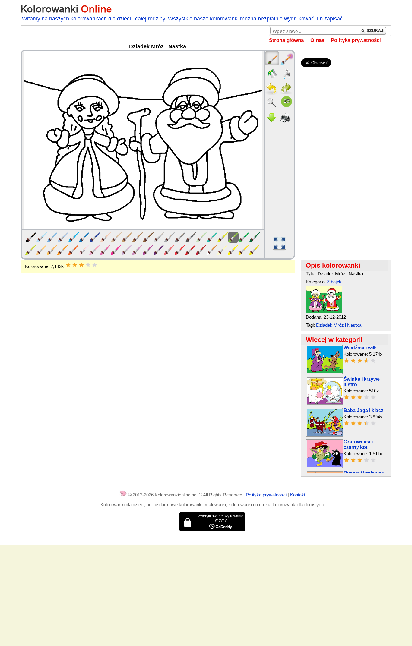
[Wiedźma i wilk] (325, 371)
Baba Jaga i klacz (363, 410)
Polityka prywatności (356, 40)
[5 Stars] (95, 265)
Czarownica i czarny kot (358, 444)
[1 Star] (68, 265)
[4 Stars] (88, 265)
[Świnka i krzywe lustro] (325, 402)
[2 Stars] (75, 265)
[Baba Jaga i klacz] (325, 434)
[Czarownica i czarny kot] (325, 465)
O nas (317, 40)
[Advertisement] (158, 321)
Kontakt (297, 494)
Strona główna (286, 40)
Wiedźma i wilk (360, 347)
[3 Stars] (81, 265)
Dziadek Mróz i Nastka (338, 325)
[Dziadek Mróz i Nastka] (324, 311)
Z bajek (334, 281)
